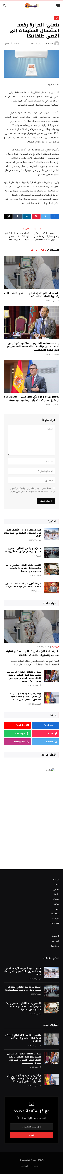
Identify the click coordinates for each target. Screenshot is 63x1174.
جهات (56, 904)
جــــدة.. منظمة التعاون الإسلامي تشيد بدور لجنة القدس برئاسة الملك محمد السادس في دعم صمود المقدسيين (32, 346)
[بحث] (4, 5)
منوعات (55, 918)
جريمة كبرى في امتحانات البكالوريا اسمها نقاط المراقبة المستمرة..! (23, 585)
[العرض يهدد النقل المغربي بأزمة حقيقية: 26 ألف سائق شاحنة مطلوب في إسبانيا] (51, 569)
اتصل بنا (55, 941)
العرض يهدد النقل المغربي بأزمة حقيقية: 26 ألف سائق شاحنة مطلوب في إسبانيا (23, 568)
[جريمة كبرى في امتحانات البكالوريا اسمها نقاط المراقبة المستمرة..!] (51, 588)
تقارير (57, 884)
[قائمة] (58, 5)
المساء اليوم (48, 43)
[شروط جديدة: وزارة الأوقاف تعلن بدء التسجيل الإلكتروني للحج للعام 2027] (51, 534)
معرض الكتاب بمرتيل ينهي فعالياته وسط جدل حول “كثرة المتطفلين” (46, 236)
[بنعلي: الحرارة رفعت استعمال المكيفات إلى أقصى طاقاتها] (31, 64)
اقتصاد (56, 899)
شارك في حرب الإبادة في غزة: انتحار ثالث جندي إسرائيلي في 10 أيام (17, 236)
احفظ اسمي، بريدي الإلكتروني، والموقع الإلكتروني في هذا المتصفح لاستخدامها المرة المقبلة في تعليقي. (32, 490)
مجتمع (56, 889)
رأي (57, 909)
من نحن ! (55, 946)
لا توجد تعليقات (20, 43)
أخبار (56, 18)
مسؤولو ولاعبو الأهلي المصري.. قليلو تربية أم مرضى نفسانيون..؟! (23, 549)
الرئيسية (55, 936)
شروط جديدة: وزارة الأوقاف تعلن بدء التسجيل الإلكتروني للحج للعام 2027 (22, 533)
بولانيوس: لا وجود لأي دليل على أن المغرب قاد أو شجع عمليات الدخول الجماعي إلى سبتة (31, 398)
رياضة (56, 894)
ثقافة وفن (55, 913)
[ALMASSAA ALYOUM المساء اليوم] (31, 5)
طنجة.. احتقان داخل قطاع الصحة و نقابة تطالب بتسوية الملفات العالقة (31, 295)
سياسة (56, 879)
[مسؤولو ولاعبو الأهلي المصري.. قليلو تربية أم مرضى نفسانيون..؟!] (51, 552)
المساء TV (54, 923)
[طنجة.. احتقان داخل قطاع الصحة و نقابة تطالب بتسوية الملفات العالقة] (31, 272)
